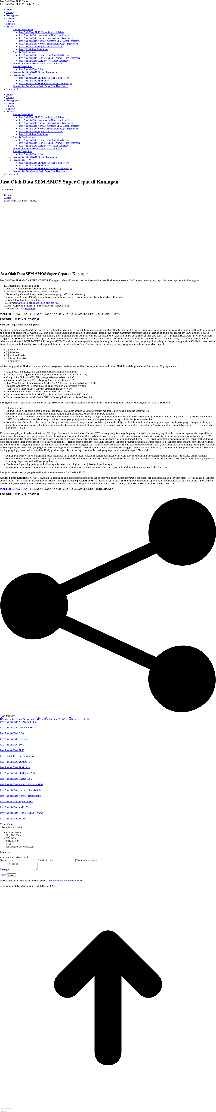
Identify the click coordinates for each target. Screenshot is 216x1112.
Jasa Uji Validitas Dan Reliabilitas (17, 756)
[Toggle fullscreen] (7, 1108)
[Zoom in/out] (10, 1108)
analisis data (22, 302)
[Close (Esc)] (1, 1108)
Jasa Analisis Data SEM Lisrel (15, 767)
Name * (4, 860)
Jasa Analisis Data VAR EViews (16, 807)
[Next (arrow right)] (4, 1111)
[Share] (4, 1108)
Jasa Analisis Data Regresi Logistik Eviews (21, 812)
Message (4, 869)
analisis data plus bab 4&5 (46, 302)
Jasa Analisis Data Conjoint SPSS (17, 727)
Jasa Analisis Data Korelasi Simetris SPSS (21, 790)
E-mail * (42, 860)
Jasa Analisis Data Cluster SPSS (16, 778)
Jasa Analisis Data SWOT (13, 744)
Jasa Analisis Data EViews (13, 739)
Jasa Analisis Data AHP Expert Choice (19, 722)
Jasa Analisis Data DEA (12, 733)
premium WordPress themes (68, 880)
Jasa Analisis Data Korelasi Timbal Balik (20, 795)
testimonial (30, 308)
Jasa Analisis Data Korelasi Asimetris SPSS (21, 784)
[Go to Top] (108, 1104)
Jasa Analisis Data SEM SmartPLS (17, 773)
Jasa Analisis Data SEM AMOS (16, 761)
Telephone (81, 860)
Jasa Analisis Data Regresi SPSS (16, 801)
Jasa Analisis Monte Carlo (13, 818)
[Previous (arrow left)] (1, 1111)
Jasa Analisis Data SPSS (12, 750)
